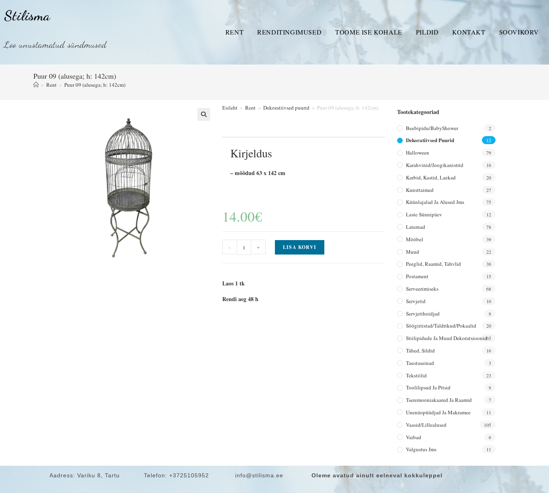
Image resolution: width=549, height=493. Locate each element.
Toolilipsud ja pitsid (428, 387)
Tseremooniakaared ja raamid (439, 399)
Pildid (427, 32)
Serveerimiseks (422, 288)
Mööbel (414, 239)
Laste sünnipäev (424, 214)
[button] (203, 114)
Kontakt (468, 32)
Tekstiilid (416, 375)
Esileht (230, 107)
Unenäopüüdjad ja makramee (438, 412)
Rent (234, 32)
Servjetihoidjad (423, 313)
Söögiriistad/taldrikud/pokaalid (441, 325)
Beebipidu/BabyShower (432, 128)
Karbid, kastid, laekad (431, 177)
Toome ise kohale (368, 32)
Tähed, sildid (420, 350)
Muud (412, 251)
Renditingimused (289, 32)
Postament (417, 276)
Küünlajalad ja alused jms (435, 202)
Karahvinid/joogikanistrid (434, 165)
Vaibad (413, 437)
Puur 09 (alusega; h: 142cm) (94, 84)
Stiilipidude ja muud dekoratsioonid (446, 338)
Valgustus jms (421, 449)
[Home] (36, 84)
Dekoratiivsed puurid (286, 107)
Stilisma (27, 15)
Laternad (415, 226)
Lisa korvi (299, 247)
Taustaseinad (420, 363)
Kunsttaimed (420, 190)
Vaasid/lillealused (426, 424)
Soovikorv (519, 32)
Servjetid (416, 301)
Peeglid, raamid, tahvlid (433, 263)
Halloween (417, 152)
